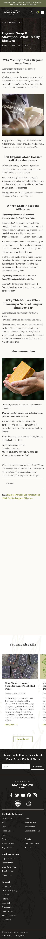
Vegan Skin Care (8, 858)
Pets (27, 818)
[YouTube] (23, 795)
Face (4, 826)
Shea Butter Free (9, 867)
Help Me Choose (32, 843)
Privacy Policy (19, 936)
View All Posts (23, 739)
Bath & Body (7, 818)
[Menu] (31, 12)
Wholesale (6, 920)
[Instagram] (35, 795)
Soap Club (6, 903)
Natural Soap (34, 495)
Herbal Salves (7, 831)
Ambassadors (7, 907)
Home (4, 22)
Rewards (5, 894)
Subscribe (37, 766)
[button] (42, 12)
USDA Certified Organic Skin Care (17, 498)
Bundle (28, 847)
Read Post (9, 724)
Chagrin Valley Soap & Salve (18, 932)
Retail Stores (7, 911)
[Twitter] (17, 795)
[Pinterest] (29, 795)
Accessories (30, 826)
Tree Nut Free (7, 871)
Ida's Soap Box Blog (14, 22)
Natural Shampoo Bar (17, 495)
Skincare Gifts (30, 822)
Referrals (6, 899)
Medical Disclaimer (10, 915)
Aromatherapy (8, 843)
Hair (3, 822)
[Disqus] (23, 535)
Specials (28, 839)
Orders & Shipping (9, 890)
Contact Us (6, 886)
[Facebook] (11, 795)
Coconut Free (7, 863)
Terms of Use (7, 936)
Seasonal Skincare (32, 831)
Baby (4, 839)
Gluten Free (7, 875)
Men (3, 835)
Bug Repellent (8, 847)
